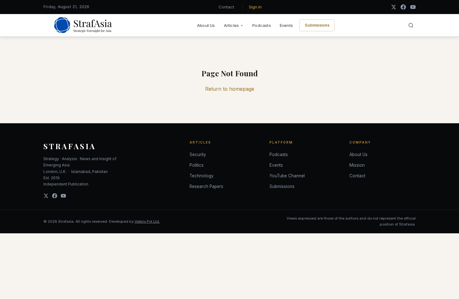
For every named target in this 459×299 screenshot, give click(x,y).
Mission (357, 165)
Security (198, 154)
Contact (226, 6)
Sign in (255, 6)
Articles (231, 25)
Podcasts (261, 25)
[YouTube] (413, 7)
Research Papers (206, 186)
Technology (202, 175)
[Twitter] (45, 195)
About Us (206, 25)
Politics (197, 165)
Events (286, 25)
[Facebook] (403, 7)
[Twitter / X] (393, 7)
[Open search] (411, 25)
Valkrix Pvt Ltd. (147, 221)
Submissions (317, 25)
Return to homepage (229, 89)
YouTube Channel (287, 175)
